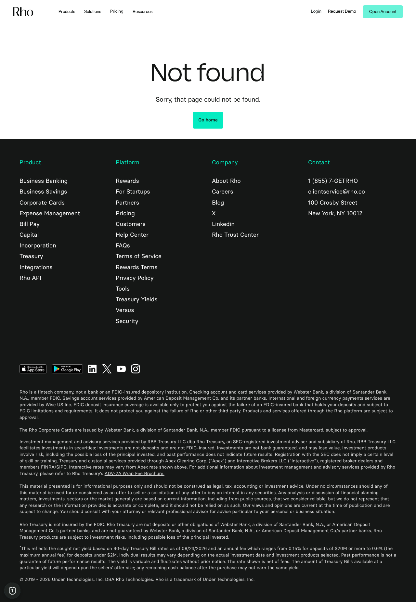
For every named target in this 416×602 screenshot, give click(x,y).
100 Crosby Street (333, 202)
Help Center (132, 234)
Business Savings (43, 191)
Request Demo (342, 11)
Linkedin (223, 224)
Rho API (30, 278)
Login (316, 11)
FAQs (123, 245)
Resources (142, 11)
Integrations (36, 267)
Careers (222, 191)
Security (127, 321)
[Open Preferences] (12, 591)
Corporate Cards (42, 202)
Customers (131, 224)
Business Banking (44, 180)
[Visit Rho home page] (23, 12)
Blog (218, 202)
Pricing (117, 11)
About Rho (226, 180)
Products (66, 11)
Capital (29, 234)
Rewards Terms (136, 267)
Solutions (92, 11)
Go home (208, 120)
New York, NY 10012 (335, 213)
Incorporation (38, 245)
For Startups (133, 191)
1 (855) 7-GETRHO (333, 180)
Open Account (382, 11)
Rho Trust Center (235, 234)
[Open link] (33, 368)
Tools (123, 288)
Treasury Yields (136, 299)
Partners (127, 202)
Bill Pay (30, 224)
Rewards (127, 180)
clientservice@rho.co (336, 191)
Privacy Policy (134, 278)
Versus (125, 310)
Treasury (31, 256)
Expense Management (50, 213)
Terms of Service (139, 256)
